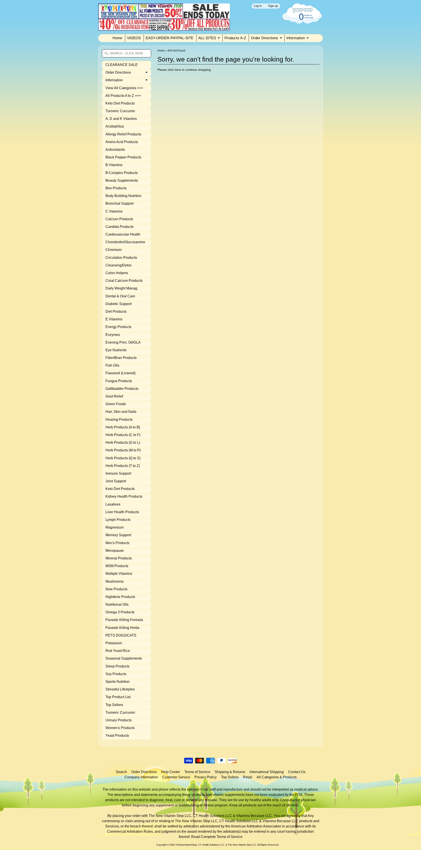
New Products (116, 589)
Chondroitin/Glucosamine (125, 242)
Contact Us (296, 772)
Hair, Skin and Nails (120, 411)
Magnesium (114, 527)
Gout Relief (114, 396)
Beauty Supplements (121, 180)
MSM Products (116, 566)
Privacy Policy (205, 777)
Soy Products (115, 674)
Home (117, 38)
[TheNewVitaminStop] (164, 28)
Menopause (114, 550)
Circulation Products (121, 257)
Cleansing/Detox (118, 265)
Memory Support (118, 535)
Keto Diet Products (120, 103)
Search (121, 772)
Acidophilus (114, 126)
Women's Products (120, 728)
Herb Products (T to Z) (122, 466)
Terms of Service (197, 772)
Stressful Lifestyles (120, 689)
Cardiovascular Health (122, 234)
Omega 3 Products (119, 612)
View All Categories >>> (124, 88)
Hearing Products (119, 419)
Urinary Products (118, 720)
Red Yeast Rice (117, 651)
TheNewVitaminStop (186, 844)
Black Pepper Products (123, 157)
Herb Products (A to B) (122, 427)
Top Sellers (114, 705)
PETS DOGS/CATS (120, 635)
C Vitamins (114, 211)
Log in (258, 6)
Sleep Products (117, 666)
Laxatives (112, 504)
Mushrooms (114, 581)
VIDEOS (134, 38)
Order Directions (264, 38)
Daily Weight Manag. (121, 288)
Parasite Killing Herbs (122, 628)
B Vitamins (113, 165)
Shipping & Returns (230, 772)
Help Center (170, 772)
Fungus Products (118, 381)
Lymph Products (117, 520)
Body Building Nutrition (123, 196)
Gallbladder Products (121, 388)
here (178, 69)
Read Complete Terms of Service (217, 837)
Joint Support (115, 481)
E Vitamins (113, 319)
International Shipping (267, 772)
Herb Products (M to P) (123, 450)
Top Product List (117, 697)
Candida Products (119, 227)
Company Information (141, 777)
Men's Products (117, 543)
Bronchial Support (119, 203)
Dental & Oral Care (120, 296)
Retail (247, 777)
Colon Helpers (116, 273)
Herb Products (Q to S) (123, 458)
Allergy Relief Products (123, 134)
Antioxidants (115, 149)
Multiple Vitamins (118, 573)
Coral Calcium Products (124, 280)
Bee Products (116, 188)
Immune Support (118, 473)
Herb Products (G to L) (122, 442)
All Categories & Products (277, 777)
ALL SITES (207, 38)
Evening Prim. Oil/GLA (123, 342)
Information (295, 38)
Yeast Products (117, 735)
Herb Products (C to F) (122, 435)
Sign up (273, 6)
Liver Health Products (122, 512)
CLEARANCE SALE (121, 65)
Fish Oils (112, 365)
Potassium (113, 643)
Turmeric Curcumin (120, 111)
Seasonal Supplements (123, 658)
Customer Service (176, 777)
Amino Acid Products (121, 142)
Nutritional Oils (116, 604)
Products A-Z (235, 38)
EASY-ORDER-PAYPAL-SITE (169, 38)
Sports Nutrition (117, 681)
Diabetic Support (118, 304)
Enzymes (112, 335)
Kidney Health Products (123, 496)
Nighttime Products (120, 597)
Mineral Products (118, 558)
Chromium (113, 250)
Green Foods (115, 404)
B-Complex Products (121, 173)
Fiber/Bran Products (121, 358)
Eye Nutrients (116, 350)
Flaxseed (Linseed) (120, 373)
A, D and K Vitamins (121, 119)
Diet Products (116, 311)
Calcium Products (119, 219)
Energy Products (118, 327)
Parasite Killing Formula (124, 620)
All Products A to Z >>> (123, 96)
